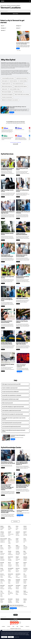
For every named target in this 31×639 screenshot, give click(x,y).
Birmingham (2, 527)
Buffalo (1, 576)
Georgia (17, 538)
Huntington (10, 601)
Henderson (2, 570)
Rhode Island (2, 585)
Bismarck (17, 575)
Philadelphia (18, 580)
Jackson (1, 563)
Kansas (1, 551)
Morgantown (10, 602)
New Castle (25, 535)
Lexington (9, 553)
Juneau (9, 529)
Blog (17, 626)
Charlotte (9, 575)
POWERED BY (19, 50)
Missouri (9, 562)
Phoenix (17, 528)
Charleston (9, 586)
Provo (9, 594)
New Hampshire (10, 568)
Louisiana (17, 551)
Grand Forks (18, 577)
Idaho (1, 545)
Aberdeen (17, 588)
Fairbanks (9, 527)
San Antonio (2, 593)
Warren (17, 560)
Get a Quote (12, 112)
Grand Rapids (18, 559)
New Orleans (18, 552)
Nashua (9, 570)
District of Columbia (3, 538)
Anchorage (9, 528)
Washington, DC (2, 539)
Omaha (24, 563)
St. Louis (9, 563)
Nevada (1, 568)
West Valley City (10, 593)
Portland (24, 552)
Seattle (1, 600)
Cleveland (24, 576)
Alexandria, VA (2, 542)
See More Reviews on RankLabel (15, 142)
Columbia (9, 587)
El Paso (1, 596)
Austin (1, 595)
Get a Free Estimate (13, 608)
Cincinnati (24, 577)
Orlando (9, 543)
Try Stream (13, 439)
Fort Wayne (17, 547)
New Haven (17, 535)
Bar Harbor (25, 553)
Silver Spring (2, 559)
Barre (17, 593)
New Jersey (17, 568)
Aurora (9, 535)
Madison (17, 601)
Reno (1, 571)
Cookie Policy (27, 634)
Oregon (9, 579)
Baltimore (1, 558)
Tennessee (25, 585)
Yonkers (1, 577)
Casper (24, 601)
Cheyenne (25, 600)
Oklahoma (2, 579)
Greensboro (10, 577)
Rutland (17, 594)
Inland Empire (2, 536)
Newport (1, 587)
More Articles (15, 521)
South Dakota (18, 585)
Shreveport (17, 554)
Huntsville (1, 528)
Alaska (9, 526)
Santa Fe (24, 571)
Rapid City (17, 587)
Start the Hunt (19, 371)
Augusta (17, 542)
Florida (9, 538)
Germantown (2, 560)
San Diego (2, 534)
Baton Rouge (18, 553)
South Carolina (10, 585)
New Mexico (25, 568)
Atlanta (17, 539)
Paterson (17, 571)
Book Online (15, 13)
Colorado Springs (10, 534)
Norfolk (24, 593)
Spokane (1, 601)
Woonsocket (2, 588)
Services (8, 626)
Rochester (25, 560)
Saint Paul (25, 559)
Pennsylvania (18, 579)
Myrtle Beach (10, 588)
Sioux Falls (17, 586)
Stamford (17, 534)
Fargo (17, 576)
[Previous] (14, 125)
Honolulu (24, 539)
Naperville (9, 547)
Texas (1, 591)
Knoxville (24, 588)
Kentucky (9, 551)
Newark (17, 569)
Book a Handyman (20, 515)
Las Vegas (1, 569)
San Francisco (2, 535)
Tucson (17, 527)
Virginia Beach (25, 592)
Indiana (17, 545)
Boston (9, 558)
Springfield (9, 560)
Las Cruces (25, 570)
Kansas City (2, 554)
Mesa (16, 529)
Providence (2, 586)
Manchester (10, 569)
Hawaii (24, 538)
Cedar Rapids (25, 547)
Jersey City (17, 570)
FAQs (13, 626)
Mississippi (2, 562)
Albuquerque (25, 569)
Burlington (17, 592)
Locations (3, 626)
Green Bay (17, 602)
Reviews (22, 626)
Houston (1, 592)
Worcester (9, 559)
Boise (1, 546)
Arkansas (24, 526)
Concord (9, 571)
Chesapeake (25, 594)
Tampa (9, 542)
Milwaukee (17, 600)
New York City (2, 575)
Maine (24, 551)
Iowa (24, 545)
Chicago (9, 546)
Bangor (24, 554)
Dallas (1, 594)
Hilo (24, 542)
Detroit (17, 558)
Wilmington (25, 534)
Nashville (24, 586)
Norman (1, 583)
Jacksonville (10, 539)
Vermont (17, 591)
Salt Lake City (10, 592)
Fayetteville (25, 528)
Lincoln (24, 564)
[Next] (16, 125)
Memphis (24, 587)
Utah (9, 591)
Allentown (17, 583)
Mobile (1, 529)
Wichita (1, 552)
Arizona (17, 526)
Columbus (25, 575)
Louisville (9, 552)
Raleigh (9, 576)
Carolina (24, 583)
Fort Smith (25, 529)
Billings (17, 563)
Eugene (9, 583)
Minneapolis (25, 558)
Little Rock (25, 527)
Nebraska (25, 562)
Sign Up (18, 48)
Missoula (17, 564)
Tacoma (1, 602)
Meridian (1, 547)
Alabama (1, 526)
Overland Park (2, 553)
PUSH (29, 638)
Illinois (9, 545)
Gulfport (1, 564)
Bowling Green (10, 554)
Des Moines (25, 546)
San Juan (24, 580)
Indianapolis (18, 546)
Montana (17, 562)
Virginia (24, 591)
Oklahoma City (2, 580)
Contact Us (27, 626)
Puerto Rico (25, 579)
